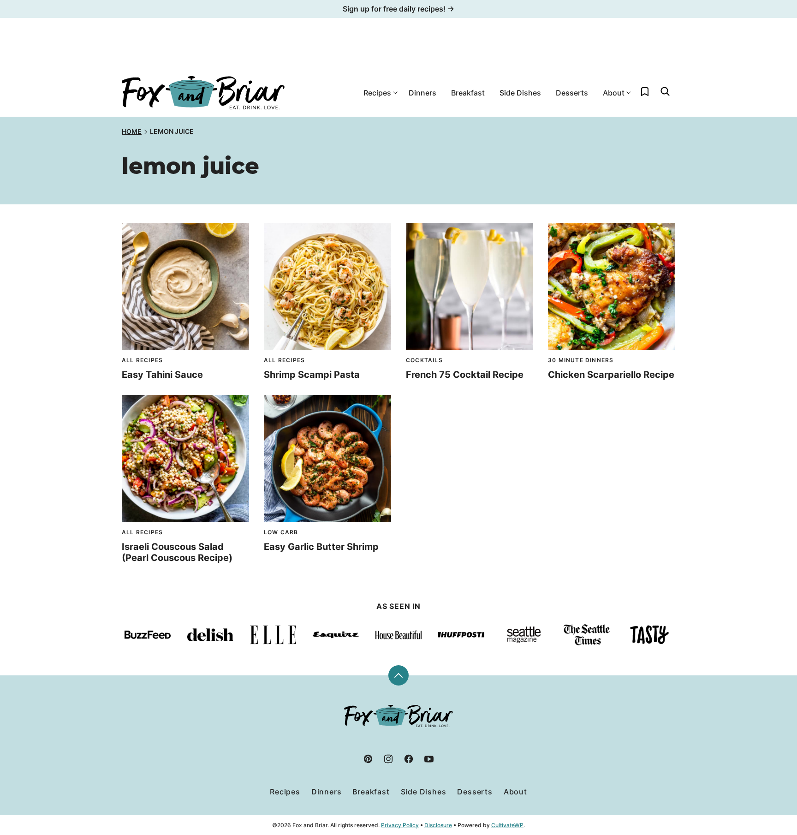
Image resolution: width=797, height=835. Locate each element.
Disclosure (438, 825)
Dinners (422, 92)
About (614, 92)
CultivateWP (507, 825)
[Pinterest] (368, 759)
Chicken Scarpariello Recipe (611, 374)
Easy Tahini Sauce (162, 374)
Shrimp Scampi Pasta (312, 374)
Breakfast (468, 92)
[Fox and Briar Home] (203, 92)
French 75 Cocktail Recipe (464, 374)
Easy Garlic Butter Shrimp (321, 546)
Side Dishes (520, 92)
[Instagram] (388, 759)
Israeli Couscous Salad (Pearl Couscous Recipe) (177, 552)
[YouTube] (429, 759)
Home (132, 131)
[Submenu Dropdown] (395, 92)
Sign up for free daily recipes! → (398, 8)
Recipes (377, 92)
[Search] (665, 91)
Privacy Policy (400, 825)
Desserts (572, 92)
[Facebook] (408, 759)
